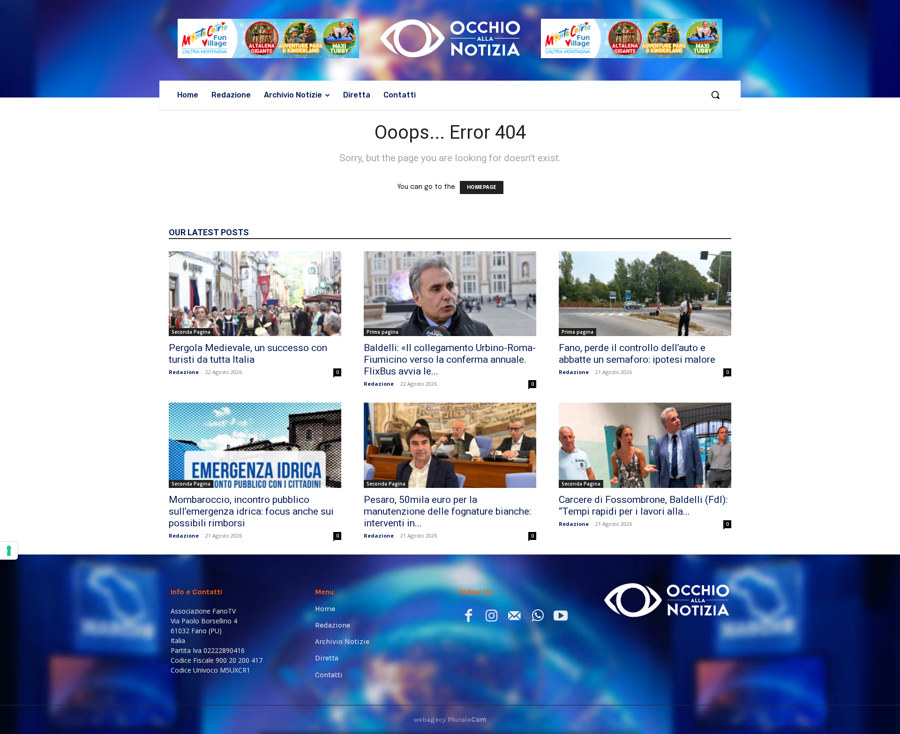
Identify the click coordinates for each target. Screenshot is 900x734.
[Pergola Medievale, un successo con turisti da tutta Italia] (255, 294)
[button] (715, 95)
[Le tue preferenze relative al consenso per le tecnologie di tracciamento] (9, 551)
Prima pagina (382, 332)
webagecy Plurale (450, 719)
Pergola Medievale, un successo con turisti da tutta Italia (248, 353)
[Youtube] (560, 617)
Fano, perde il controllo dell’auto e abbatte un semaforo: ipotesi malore (637, 353)
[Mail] (514, 617)
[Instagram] (491, 617)
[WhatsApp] (537, 617)
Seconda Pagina (191, 332)
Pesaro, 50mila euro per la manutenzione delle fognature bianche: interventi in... (447, 511)
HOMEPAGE (481, 187)
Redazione (184, 371)
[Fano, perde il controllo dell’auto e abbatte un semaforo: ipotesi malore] (645, 294)
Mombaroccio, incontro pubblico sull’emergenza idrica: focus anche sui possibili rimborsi (251, 511)
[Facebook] (468, 617)
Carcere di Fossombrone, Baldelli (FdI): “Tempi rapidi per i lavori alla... (643, 505)
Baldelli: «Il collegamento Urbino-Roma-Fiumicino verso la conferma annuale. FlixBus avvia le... (450, 359)
